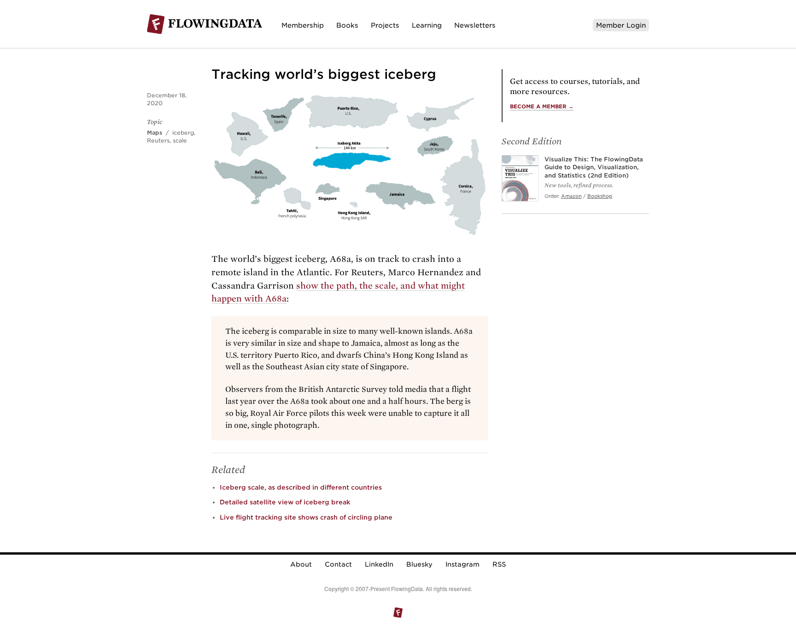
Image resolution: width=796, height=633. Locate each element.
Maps (154, 132)
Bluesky (419, 564)
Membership (302, 25)
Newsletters (475, 25)
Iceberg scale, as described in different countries (301, 487)
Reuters (158, 140)
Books (347, 25)
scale (180, 140)
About (301, 564)
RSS (499, 564)
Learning (427, 25)
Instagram (462, 564)
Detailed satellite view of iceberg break (285, 502)
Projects (385, 25)
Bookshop (599, 196)
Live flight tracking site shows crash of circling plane (306, 517)
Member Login (621, 25)
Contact (338, 564)
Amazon (571, 196)
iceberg (183, 132)
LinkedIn (379, 564)
